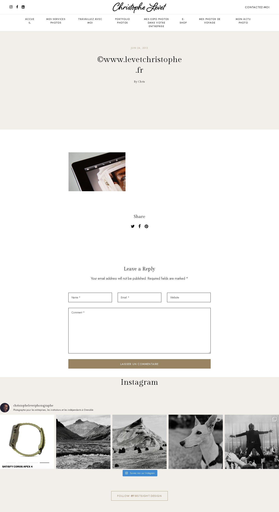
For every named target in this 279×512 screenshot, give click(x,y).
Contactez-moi (257, 7)
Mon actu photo (243, 20)
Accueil (30, 20)
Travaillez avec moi (90, 20)
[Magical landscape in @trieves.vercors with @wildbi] (139, 442)
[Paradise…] (83, 442)
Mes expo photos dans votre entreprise (156, 22)
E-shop (183, 20)
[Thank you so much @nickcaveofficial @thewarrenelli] (252, 442)
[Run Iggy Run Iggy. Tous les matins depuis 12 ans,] (196, 442)
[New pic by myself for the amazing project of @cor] (27, 442)
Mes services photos (55, 20)
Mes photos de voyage (210, 20)
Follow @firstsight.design (139, 496)
